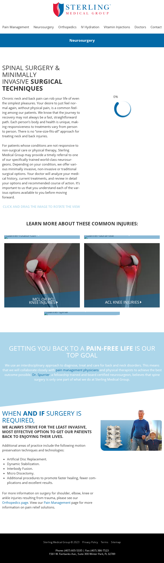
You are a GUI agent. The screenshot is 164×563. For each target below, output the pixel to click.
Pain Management (57, 502)
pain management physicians (77, 370)
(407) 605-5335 (73, 550)
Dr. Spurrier (41, 374)
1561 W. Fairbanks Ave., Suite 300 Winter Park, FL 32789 (82, 554)
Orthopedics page (15, 502)
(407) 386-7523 (100, 550)
